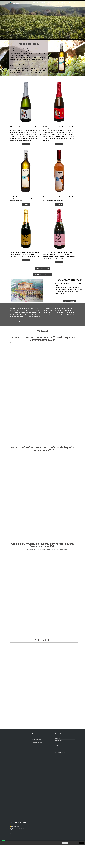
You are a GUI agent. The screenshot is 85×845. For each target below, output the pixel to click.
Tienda (38, 2)
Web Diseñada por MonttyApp (61, 752)
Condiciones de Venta (59, 747)
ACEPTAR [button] (81, 843)
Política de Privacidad (59, 743)
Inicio (33, 2)
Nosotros (43, 2)
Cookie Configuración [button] (73, 843)
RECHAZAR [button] (65, 843)
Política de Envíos (59, 745)
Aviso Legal (57, 738)
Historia (49, 2)
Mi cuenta (63, 2)
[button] (26, 144)
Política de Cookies (59, 740)
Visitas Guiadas (55, 2)
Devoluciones (58, 750)
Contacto (69, 2)
